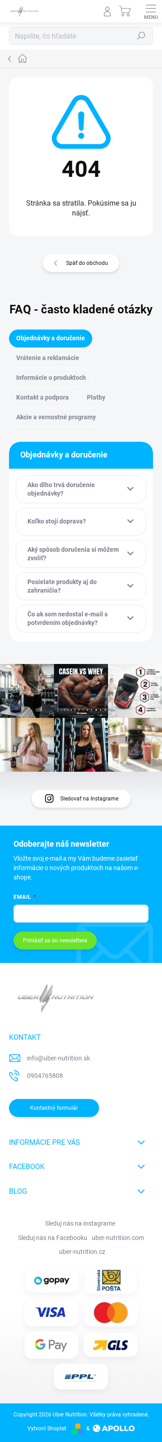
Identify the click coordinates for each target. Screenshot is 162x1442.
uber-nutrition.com (118, 1237)
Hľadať (141, 36)
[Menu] (151, 11)
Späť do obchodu (87, 263)
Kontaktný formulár (54, 1108)
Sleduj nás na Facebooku (52, 1237)
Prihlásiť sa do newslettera (55, 940)
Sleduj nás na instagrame (80, 1223)
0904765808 (45, 1075)
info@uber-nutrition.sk (58, 1058)
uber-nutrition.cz (82, 1251)
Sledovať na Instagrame (89, 799)
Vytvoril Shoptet (46, 1428)
